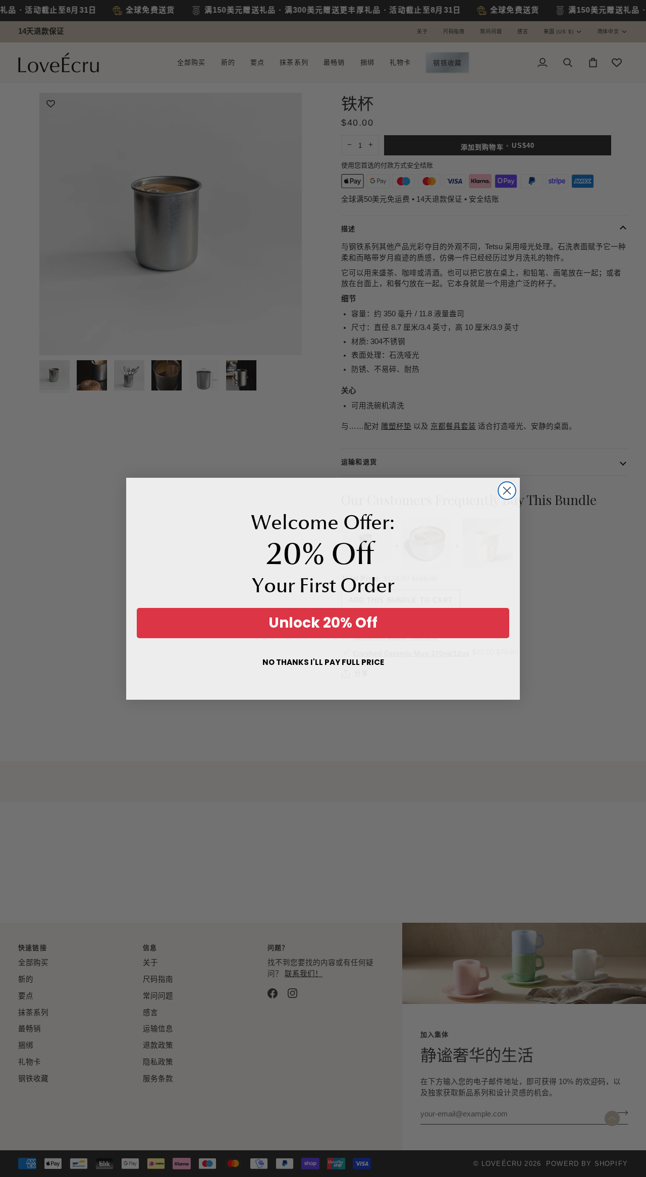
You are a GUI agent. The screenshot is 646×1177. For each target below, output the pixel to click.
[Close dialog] (507, 490)
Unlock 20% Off (323, 623)
